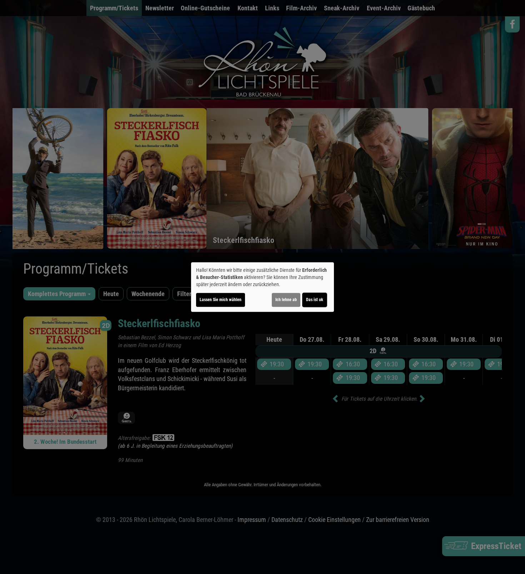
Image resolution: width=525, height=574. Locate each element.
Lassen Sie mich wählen (220, 299)
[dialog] (262, 287)
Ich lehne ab (286, 299)
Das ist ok (314, 299)
